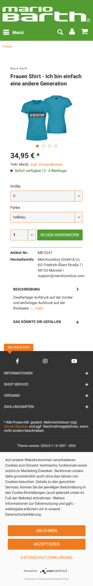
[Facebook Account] (17, 361)
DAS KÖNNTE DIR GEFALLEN (37, 322)
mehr (38, 308)
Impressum (31, 579)
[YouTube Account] (74, 361)
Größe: (15, 186)
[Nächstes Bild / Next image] (43, 146)
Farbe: (15, 207)
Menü (18, 32)
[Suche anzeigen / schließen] (60, 33)
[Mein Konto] (72, 33)
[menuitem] (13, 33)
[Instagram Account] (45, 361)
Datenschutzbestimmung (53, 579)
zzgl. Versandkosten (46, 164)
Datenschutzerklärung (47, 558)
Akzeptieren (46, 544)
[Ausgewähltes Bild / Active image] (37, 146)
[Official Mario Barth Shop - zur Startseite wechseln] (46, 13)
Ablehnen (46, 531)
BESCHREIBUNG (26, 289)
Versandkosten (16, 426)
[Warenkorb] (85, 33)
